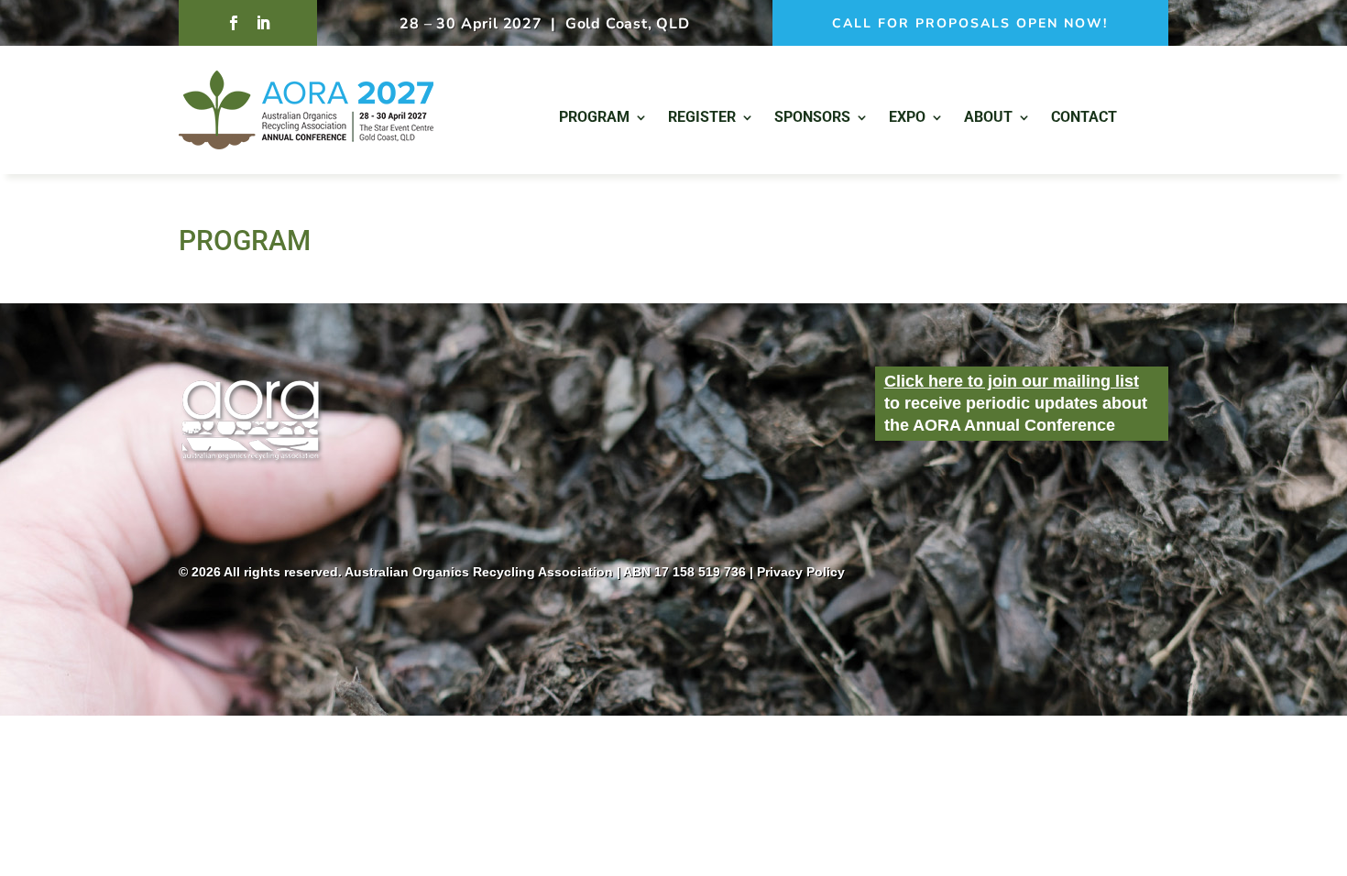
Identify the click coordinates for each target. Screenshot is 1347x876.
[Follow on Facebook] (233, 23)
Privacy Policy (801, 571)
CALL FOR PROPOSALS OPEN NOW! (970, 23)
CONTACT (1084, 118)
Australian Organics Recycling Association (479, 571)
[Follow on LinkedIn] (263, 23)
